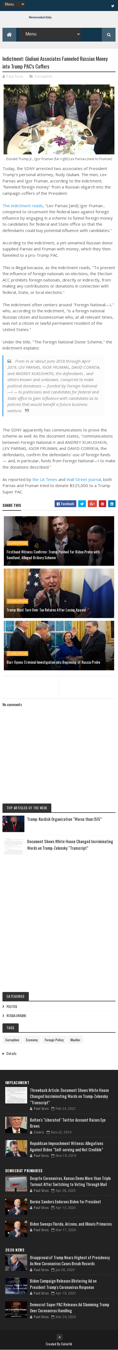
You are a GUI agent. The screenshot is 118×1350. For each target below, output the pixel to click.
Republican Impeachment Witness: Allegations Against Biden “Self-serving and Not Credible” (66, 1146)
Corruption (43, 76)
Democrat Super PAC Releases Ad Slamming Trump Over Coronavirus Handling (69, 1307)
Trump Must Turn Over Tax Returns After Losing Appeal (46, 610)
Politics (12, 1006)
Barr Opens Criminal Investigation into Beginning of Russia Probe (53, 662)
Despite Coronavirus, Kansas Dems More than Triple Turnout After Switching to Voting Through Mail (70, 1181)
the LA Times (44, 479)
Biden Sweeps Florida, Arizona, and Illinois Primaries (71, 1224)
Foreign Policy (54, 1039)
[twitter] (112, 6)
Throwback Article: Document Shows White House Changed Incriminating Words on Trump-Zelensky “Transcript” (69, 1096)
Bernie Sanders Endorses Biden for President (65, 1201)
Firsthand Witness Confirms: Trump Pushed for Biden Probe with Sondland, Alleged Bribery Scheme (53, 554)
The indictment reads (22, 205)
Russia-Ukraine (16, 1015)
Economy (32, 1039)
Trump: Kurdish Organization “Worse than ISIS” (64, 819)
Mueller (75, 1039)
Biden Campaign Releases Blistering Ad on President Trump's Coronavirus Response (63, 1284)
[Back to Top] (60, 1337)
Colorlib (66, 1343)
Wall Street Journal (83, 479)
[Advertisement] (59, 919)
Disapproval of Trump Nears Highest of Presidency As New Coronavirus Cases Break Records (70, 1260)
